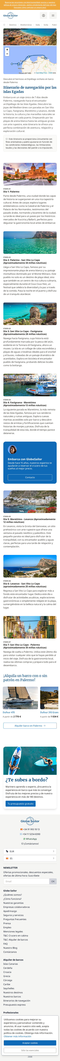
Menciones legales (13, 931)
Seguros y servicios (13, 915)
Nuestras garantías (13, 902)
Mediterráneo (26, 25)
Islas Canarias (10, 963)
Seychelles (8, 988)
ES (11, 858)
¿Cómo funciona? (12, 898)
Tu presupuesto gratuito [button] (20, 803)
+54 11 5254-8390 (31, 834)
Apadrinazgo (10, 911)
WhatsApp (31, 838)
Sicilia (46, 25)
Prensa (7, 923)
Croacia (7, 972)
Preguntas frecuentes (14, 919)
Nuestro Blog (10, 947)
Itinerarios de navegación (16, 1000)
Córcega (7, 980)
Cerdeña (7, 967)
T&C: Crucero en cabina (15, 935)
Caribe (6, 984)
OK (53, 881)
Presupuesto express (14, 1004)
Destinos (12, 25)
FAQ (5, 943)
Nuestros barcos (12, 996)
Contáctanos (10, 951)
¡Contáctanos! (31, 843)
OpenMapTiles (41, 73)
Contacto (30, 477)
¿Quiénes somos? (12, 894)
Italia (38, 25)
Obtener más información (17, 1036)
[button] (45, 58)
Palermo (55, 25)
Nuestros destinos (13, 992)
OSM (50, 73)
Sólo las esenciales (30, 1050)
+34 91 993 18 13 (31, 829)
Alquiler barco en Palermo (28, 725)
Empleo (7, 927)
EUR (12, 851)
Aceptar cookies (30, 1042)
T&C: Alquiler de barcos (15, 939)
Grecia (6, 976)
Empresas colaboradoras (16, 907)
